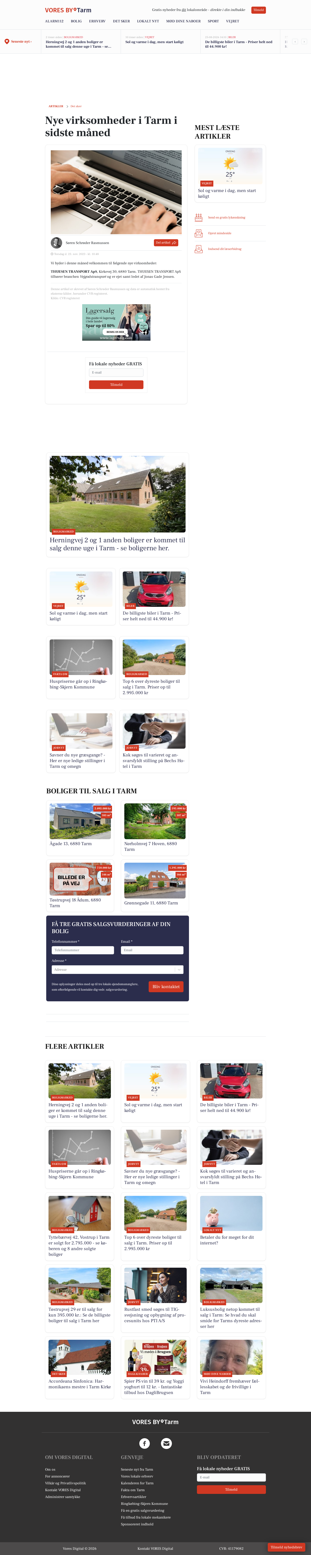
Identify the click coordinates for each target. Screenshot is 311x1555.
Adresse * (59, 960)
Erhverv (97, 21)
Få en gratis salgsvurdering (142, 1510)
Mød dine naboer (183, 21)
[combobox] (54, 969)
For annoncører (57, 1476)
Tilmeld (258, 10)
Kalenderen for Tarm (137, 1483)
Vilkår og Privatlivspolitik (65, 1483)
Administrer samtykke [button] (62, 1497)
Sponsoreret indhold (137, 1524)
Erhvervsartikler (133, 1497)
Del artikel (163, 243)
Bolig (76, 21)
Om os (50, 1469)
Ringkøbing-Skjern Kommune (144, 1503)
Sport (213, 21)
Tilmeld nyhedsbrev (286, 1547)
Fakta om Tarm (133, 1490)
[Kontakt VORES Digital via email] (166, 1443)
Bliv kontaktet (166, 987)
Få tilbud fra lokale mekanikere (146, 1517)
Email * (127, 941)
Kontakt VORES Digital (63, 1490)
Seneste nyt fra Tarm (137, 1469)
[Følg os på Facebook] (144, 1443)
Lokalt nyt (148, 21)
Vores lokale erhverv (137, 1476)
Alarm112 (54, 21)
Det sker (121, 21)
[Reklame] (116, 322)
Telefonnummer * (65, 941)
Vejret (232, 21)
